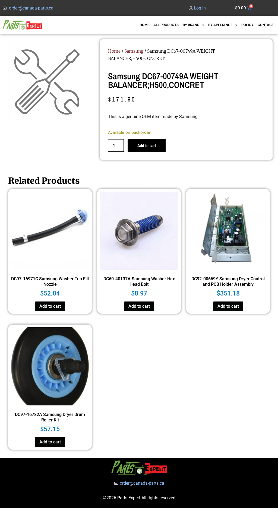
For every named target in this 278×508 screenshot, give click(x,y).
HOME (144, 25)
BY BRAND (191, 25)
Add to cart (146, 145)
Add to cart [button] (50, 306)
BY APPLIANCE (220, 25)
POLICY (247, 25)
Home (114, 51)
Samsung (133, 51)
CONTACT (266, 25)
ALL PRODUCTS (166, 25)
